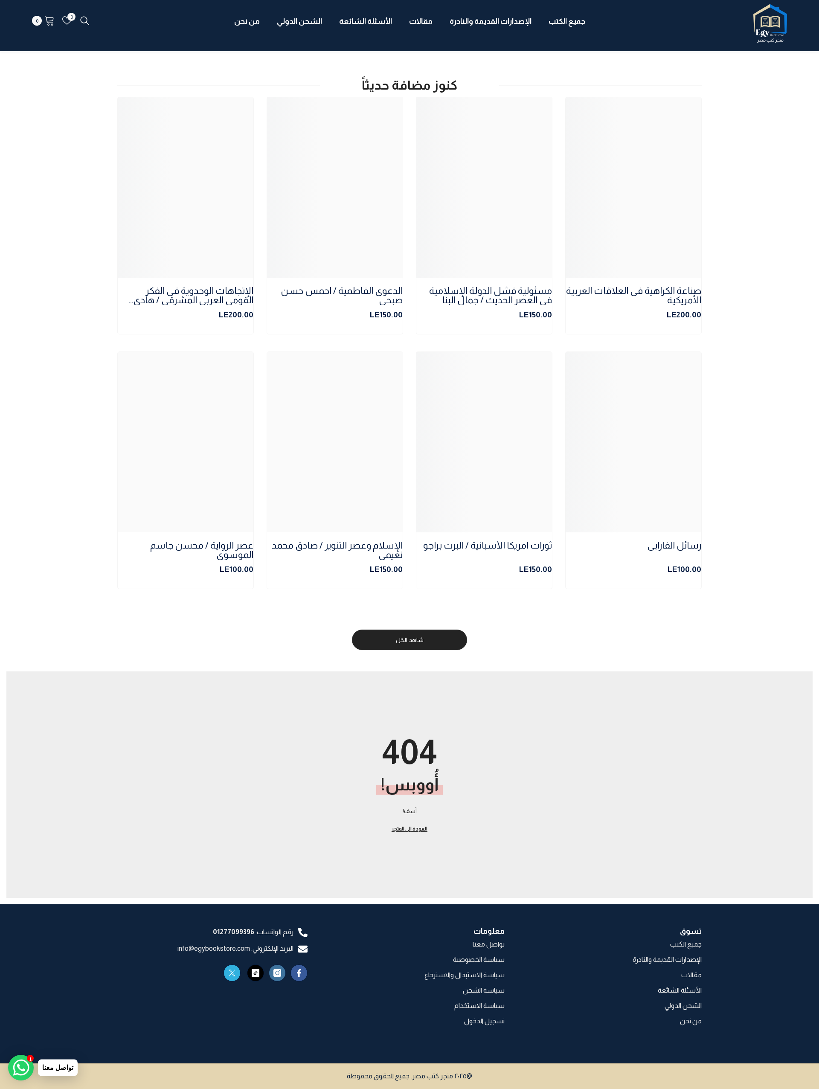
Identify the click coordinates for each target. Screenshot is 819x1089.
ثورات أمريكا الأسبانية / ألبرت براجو (487, 546)
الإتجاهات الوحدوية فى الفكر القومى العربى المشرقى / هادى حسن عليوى (193, 295)
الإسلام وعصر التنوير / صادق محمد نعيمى (337, 550)
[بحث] (84, 20)
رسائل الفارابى (674, 546)
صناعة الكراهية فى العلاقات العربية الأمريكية (633, 295)
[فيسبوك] (299, 973)
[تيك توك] (255, 973)
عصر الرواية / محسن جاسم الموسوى (201, 550)
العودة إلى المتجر (409, 829)
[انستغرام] (277, 973)
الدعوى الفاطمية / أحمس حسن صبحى (342, 295)
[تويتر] (232, 973)
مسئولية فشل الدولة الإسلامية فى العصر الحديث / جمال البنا (490, 295)
